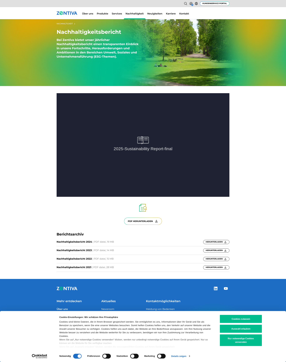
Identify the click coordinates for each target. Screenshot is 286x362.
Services (117, 13)
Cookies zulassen (241, 319)
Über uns (87, 13)
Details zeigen (178, 356)
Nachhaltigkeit (135, 13)
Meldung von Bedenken (160, 309)
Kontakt (184, 13)
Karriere (171, 13)
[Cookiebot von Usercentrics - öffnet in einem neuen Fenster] (40, 356)
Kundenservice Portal (214, 3)
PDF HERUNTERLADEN (140, 221)
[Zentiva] (67, 13)
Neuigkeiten (154, 13)
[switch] (106, 356)
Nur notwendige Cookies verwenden (241, 340)
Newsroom (107, 309)
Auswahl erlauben (240, 328)
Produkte (102, 13)
